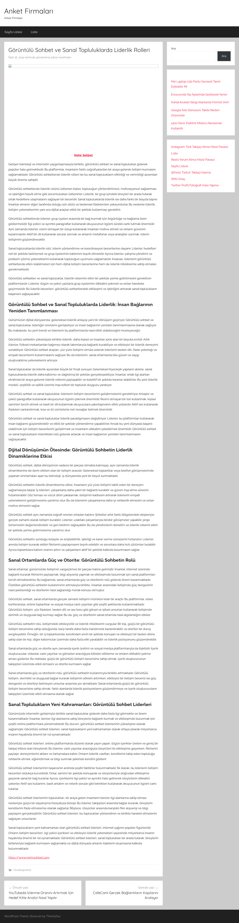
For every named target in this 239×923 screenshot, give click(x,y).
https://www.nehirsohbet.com (29, 857)
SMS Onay (178, 179)
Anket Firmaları (28, 10)
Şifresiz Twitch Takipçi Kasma (191, 172)
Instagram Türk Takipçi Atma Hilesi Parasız (199, 147)
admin (54, 57)
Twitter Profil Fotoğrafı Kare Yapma (195, 185)
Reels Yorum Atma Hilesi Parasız (193, 159)
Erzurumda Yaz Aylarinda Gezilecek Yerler (199, 94)
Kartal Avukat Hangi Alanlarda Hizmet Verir (200, 102)
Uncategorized (22, 870)
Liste (34, 32)
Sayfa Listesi (13, 32)
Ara (173, 48)
